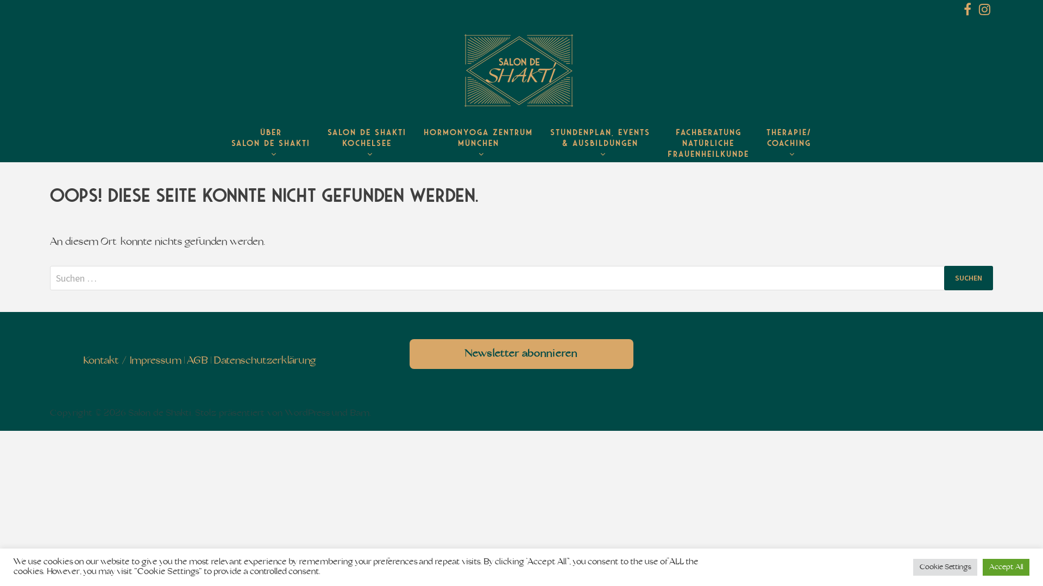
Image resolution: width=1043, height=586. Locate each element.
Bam (359, 413)
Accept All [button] (1006, 567)
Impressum (155, 361)
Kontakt (101, 361)
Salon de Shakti (159, 413)
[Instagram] (984, 12)
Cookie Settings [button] (945, 567)
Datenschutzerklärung (264, 361)
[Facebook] (968, 12)
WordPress (307, 413)
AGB (197, 361)
